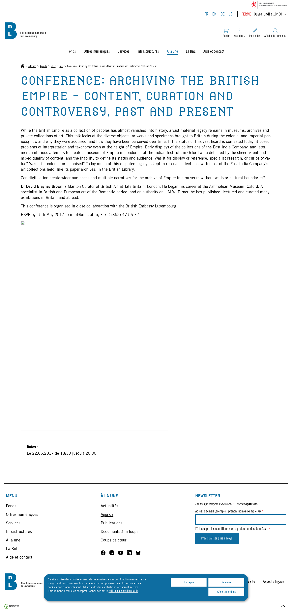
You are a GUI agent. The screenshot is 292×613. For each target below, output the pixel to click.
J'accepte (189, 582)
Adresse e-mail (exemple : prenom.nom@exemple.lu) (229, 511)
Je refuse (226, 582)
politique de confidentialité (123, 591)
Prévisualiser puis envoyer (217, 538)
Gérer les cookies (226, 592)
